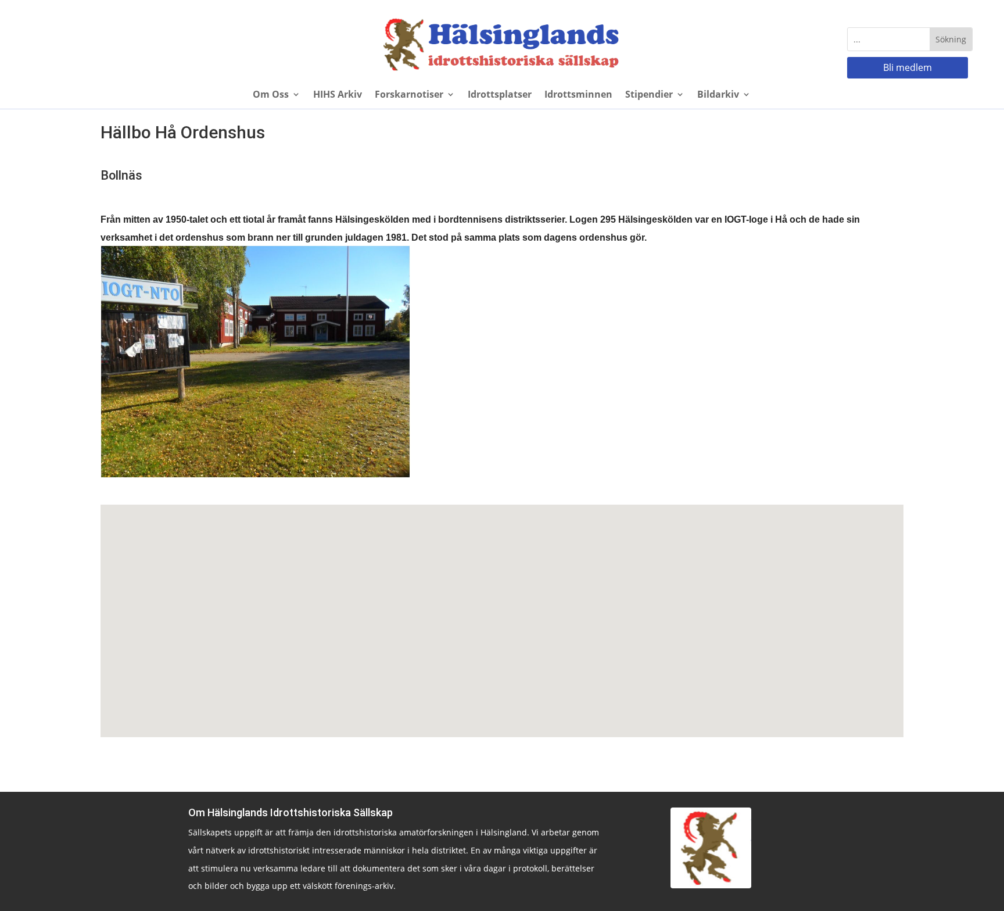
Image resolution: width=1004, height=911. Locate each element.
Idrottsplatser (500, 95)
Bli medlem (907, 67)
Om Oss (271, 95)
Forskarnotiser (409, 95)
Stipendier (649, 95)
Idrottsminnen (578, 95)
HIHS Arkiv (337, 95)
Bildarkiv (718, 95)
